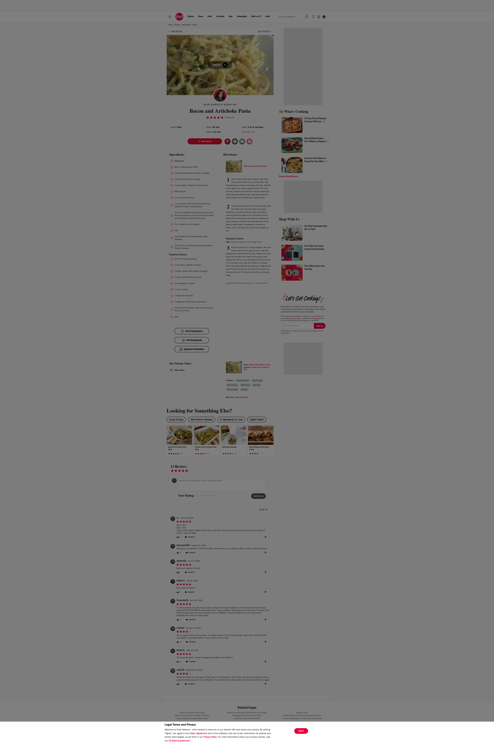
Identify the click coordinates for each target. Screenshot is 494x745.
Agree (301, 731)
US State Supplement (179, 741)
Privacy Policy (210, 737)
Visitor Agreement (198, 734)
